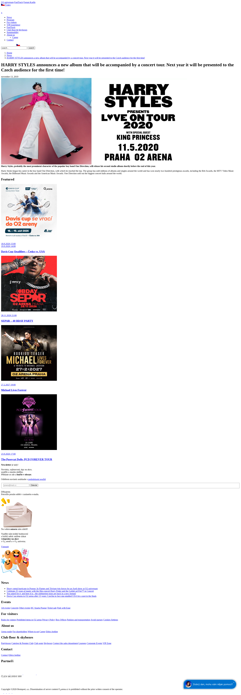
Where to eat (33, 631)
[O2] (5, 674)
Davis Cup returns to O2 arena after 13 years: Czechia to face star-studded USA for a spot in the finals (51, 596)
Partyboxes (6, 643)
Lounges (82, 643)
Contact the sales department (65, 643)
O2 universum (7, 2)
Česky (8, 5)
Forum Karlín (29, 2)
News (9, 17)
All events (5, 608)
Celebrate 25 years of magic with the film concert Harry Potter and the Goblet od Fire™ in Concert (50, 591)
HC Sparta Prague (39, 608)
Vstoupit (5, 546)
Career (15, 37)
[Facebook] (2, 45)
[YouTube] (11, 45)
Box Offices (61, 620)
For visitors (12, 22)
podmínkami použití (37, 479)
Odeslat (34, 485)
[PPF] (7, 687)
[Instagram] (5, 45)
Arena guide (6, 631)
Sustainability (13, 32)
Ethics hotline (52, 631)
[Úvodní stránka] (8, 10)
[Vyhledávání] (22, 45)
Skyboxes (48, 643)
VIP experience (13, 25)
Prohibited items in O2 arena (29, 620)
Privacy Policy (48, 620)
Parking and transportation (78, 620)
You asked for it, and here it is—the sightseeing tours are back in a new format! (41, 593)
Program (10, 20)
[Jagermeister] (41, 674)
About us (11, 35)
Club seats (38, 643)
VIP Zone (107, 643)
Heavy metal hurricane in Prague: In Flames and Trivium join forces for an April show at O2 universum (52, 588)
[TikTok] (14, 45)
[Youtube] (10, 692)
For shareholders (20, 631)
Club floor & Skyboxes (17, 30)
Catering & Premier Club (22, 643)
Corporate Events (94, 643)
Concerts (14, 608)
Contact (10, 40)
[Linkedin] (8, 45)
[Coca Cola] (30, 674)
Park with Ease (63, 608)
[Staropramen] (16, 674)
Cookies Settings (110, 620)
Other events (24, 608)
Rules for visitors (8, 620)
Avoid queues (97, 620)
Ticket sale (52, 608)
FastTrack (18, 2)
